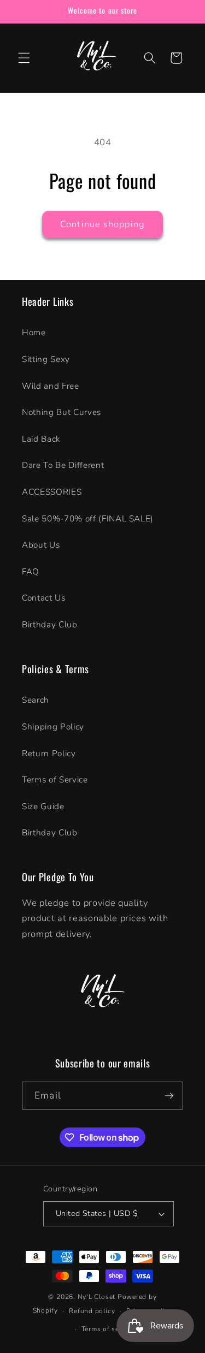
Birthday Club (50, 624)
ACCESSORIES (51, 491)
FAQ (30, 571)
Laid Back (41, 438)
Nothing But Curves (61, 412)
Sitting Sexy (46, 359)
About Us (41, 544)
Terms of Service (55, 779)
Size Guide (43, 806)
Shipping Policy (53, 726)
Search (35, 699)
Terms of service (108, 1329)
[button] (24, 58)
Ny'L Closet (96, 1296)
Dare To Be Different (63, 465)
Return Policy (49, 753)
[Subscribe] (169, 1096)
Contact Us (44, 597)
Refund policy (92, 1311)
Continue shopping (102, 224)
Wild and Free (50, 385)
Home (34, 332)
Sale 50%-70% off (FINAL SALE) (88, 518)
